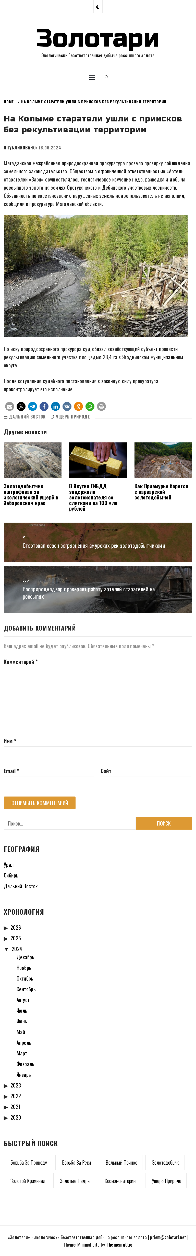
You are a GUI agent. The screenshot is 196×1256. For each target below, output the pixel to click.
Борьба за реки (76, 1162)
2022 (15, 1096)
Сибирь (11, 875)
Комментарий (21, 661)
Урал (9, 864)
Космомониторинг (121, 1180)
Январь (24, 1074)
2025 (15, 938)
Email (11, 771)
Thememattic (119, 1244)
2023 (15, 1085)
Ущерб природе (73, 417)
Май (21, 1032)
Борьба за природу (28, 1162)
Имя (10, 741)
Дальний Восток (27, 417)
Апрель (24, 1042)
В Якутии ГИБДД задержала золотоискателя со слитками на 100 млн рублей (93, 497)
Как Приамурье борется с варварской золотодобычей (161, 491)
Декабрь (25, 957)
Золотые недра (75, 1180)
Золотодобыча (166, 1162)
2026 (15, 927)
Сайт (106, 771)
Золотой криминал (27, 1180)
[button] (98, 6)
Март (22, 1053)
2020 (15, 1117)
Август (23, 999)
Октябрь (25, 978)
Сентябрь (26, 989)
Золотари (98, 38)
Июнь (22, 1021)
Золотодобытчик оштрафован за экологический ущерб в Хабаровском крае (31, 494)
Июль (22, 1010)
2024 (17, 949)
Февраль (25, 1064)
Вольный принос (121, 1162)
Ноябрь (24, 967)
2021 (15, 1106)
